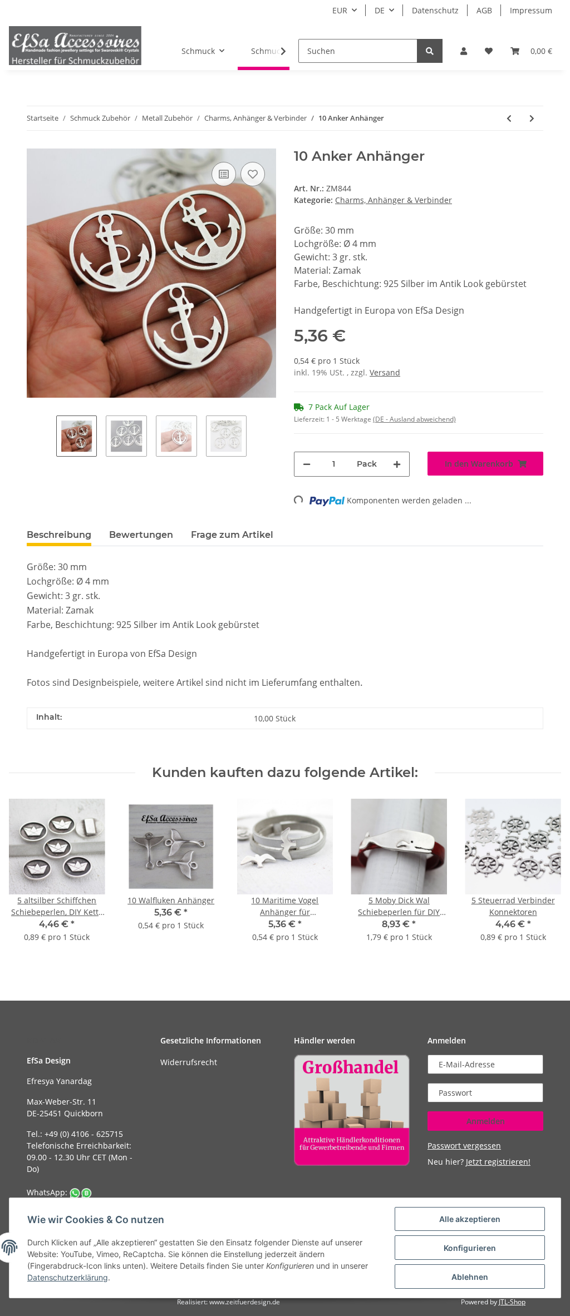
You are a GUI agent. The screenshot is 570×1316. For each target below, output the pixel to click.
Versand (385, 372)
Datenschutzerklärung (67, 1277)
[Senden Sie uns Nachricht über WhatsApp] (81, 1192)
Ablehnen (469, 1277)
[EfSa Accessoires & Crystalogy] (75, 45)
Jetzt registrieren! (498, 1161)
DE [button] (380, 10)
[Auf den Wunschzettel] (252, 174)
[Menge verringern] (306, 464)
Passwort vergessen (464, 1145)
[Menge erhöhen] (397, 464)
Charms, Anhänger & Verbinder (393, 200)
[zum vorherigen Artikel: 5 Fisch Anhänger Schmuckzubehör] (509, 118)
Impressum (531, 10)
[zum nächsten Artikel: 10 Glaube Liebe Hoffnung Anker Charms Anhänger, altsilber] (531, 118)
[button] (463, 51)
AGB (484, 10)
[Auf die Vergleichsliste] (224, 174)
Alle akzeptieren (469, 1219)
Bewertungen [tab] (141, 535)
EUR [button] (339, 10)
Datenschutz (435, 10)
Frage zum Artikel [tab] (232, 535)
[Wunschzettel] (489, 51)
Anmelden (485, 1121)
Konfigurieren (470, 1248)
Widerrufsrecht (188, 1062)
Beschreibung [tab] (59, 535)
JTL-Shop (512, 1302)
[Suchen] (430, 51)
